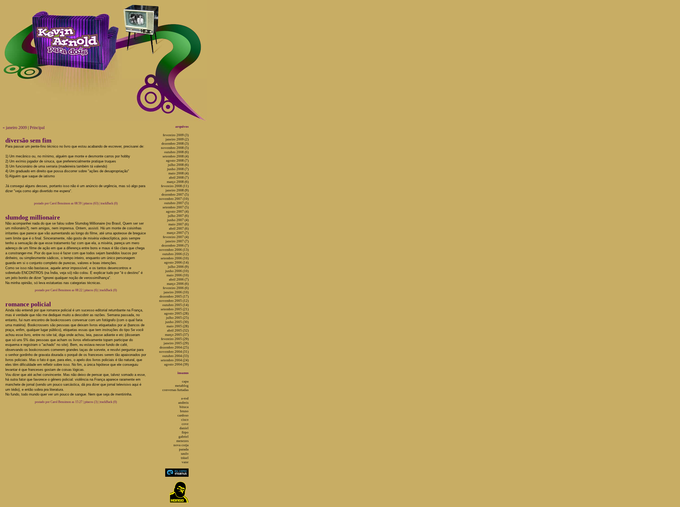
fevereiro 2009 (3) (176, 135)
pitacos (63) (91, 203)
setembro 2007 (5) (176, 207)
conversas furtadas (175, 390)
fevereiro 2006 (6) (176, 288)
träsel (185, 458)
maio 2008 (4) (178, 173)
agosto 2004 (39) (176, 364)
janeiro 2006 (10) (176, 292)
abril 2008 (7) (179, 177)
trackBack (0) (109, 203)
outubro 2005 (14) (175, 305)
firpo (185, 432)
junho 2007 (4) (178, 220)
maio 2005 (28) (178, 326)
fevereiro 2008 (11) (175, 186)
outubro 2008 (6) (176, 152)
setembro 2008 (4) (176, 156)
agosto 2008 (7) (177, 160)
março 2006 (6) (178, 284)
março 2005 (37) (177, 335)
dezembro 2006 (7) (175, 245)
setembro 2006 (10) (175, 258)
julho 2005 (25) (177, 318)
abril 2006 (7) (179, 279)
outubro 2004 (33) (175, 356)
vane (185, 462)
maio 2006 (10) (178, 275)
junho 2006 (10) (177, 271)
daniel (184, 428)
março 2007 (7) (178, 233)
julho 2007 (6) (178, 216)
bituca (184, 407)
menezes (182, 441)
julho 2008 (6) (178, 165)
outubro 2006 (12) (175, 254)
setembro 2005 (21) (175, 309)
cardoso (183, 415)
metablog (182, 386)
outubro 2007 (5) (176, 203)
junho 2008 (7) (178, 169)
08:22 (78, 290)
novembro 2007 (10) (174, 199)
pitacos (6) (91, 290)
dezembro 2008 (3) (175, 143)
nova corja (181, 445)
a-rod (185, 398)
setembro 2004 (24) (175, 360)
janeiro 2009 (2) (177, 139)
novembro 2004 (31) (174, 352)
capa (185, 381)
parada (184, 449)
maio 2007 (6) (178, 224)
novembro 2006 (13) (174, 250)
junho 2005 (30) (177, 322)
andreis (183, 403)
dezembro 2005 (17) (174, 296)
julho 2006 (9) (178, 267)
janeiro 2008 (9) (177, 190)
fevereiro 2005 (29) (175, 339)
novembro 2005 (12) (174, 301)
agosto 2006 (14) (176, 262)
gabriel (183, 437)
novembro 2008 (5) (175, 148)
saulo (185, 454)
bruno (184, 411)
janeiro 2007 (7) (177, 241)
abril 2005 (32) (178, 330)
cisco (185, 420)
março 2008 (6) (178, 182)
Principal (37, 127)
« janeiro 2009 (15, 127)
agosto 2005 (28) (176, 313)
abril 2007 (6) (179, 228)
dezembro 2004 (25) (174, 347)
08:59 (78, 203)
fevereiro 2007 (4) (176, 237)
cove (185, 424)
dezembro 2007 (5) (175, 194)
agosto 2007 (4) (177, 211)
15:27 (78, 402)
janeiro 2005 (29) (176, 343)
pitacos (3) (91, 402)
